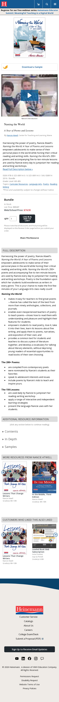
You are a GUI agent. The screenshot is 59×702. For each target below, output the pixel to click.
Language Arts (35, 184)
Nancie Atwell (12, 135)
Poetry (46, 184)
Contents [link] (11, 431)
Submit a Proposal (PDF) (29, 638)
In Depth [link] (11, 439)
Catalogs (28, 621)
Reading (53, 184)
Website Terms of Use (29, 684)
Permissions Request (29, 676)
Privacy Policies (29, 688)
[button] (29, 95)
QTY (6, 218)
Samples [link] (11, 447)
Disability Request (29, 680)
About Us (28, 625)
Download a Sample (32, 66)
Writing (6, 187)
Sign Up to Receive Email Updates (29, 649)
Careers (28, 629)
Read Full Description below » (18, 169)
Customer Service (28, 616)
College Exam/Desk (28, 634)
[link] (29, 95)
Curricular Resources (19, 184)
